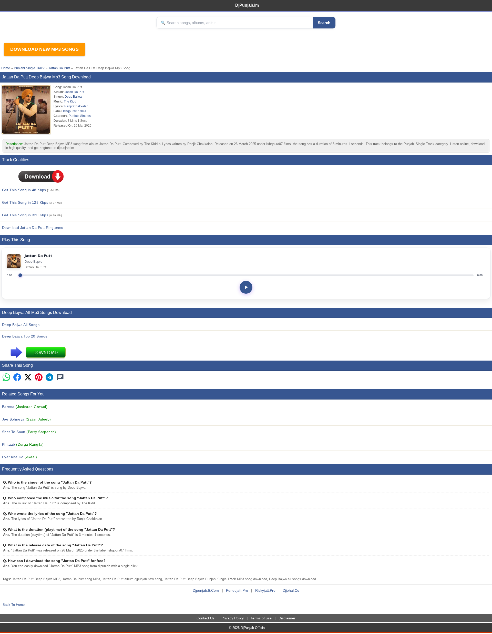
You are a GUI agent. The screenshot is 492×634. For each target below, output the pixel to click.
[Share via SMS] (60, 377)
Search (324, 23)
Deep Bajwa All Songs (20, 325)
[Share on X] (28, 377)
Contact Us (205, 618)
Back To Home (14, 605)
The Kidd (70, 101)
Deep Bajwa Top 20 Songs (24, 336)
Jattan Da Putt (59, 68)
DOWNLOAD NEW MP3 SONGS (44, 49)
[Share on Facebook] (17, 377)
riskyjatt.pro (265, 590)
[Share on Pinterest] (39, 377)
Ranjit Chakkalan (76, 106)
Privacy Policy (232, 618)
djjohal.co (291, 590)
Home (5, 68)
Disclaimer (287, 618)
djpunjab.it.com (206, 590)
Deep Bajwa (73, 96)
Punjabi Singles (80, 115)
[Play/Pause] (246, 287)
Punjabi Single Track (29, 68)
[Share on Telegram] (49, 377)
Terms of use (261, 618)
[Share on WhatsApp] (6, 377)
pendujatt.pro (237, 590)
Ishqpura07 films (74, 111)
